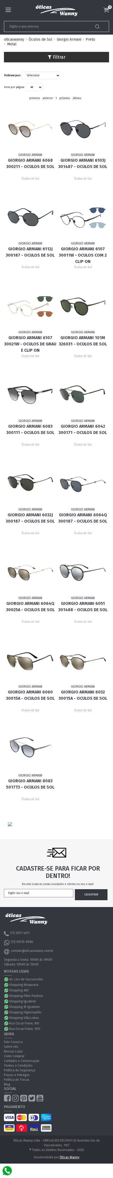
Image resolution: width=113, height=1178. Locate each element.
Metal (12, 44)
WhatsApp (6, 979)
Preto (90, 39)
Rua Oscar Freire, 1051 (24, 1029)
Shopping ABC (19, 990)
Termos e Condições (18, 1065)
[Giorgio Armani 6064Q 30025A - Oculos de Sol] (30, 572)
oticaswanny (14, 39)
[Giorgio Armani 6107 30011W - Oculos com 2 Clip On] (82, 217)
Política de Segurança (19, 1070)
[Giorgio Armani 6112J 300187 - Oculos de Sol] (30, 217)
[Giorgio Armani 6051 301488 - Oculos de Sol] (82, 572)
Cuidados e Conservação (21, 1061)
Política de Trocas (16, 1080)
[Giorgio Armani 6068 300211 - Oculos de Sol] (30, 129)
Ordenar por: (12, 75)
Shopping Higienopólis (25, 1012)
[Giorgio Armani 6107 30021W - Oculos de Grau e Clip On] (30, 306)
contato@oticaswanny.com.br (32, 951)
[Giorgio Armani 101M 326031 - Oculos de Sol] (82, 306)
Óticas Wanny (69, 1157)
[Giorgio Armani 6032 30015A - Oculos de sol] (82, 661)
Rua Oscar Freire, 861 (24, 1023)
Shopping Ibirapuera (23, 985)
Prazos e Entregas (17, 1075)
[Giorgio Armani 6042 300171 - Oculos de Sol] (82, 395)
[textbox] (46, 26)
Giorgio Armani (69, 39)
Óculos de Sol (40, 39)
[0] (106, 10)
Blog (7, 1084)
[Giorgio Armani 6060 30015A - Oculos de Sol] (30, 661)
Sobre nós (11, 1047)
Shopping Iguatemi (22, 1001)
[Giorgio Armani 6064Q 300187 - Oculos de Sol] (82, 483)
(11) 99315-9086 (22, 942)
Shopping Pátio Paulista (26, 996)
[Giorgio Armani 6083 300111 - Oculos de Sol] (30, 395)
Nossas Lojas (13, 1051)
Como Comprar (14, 1056)
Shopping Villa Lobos (24, 1018)
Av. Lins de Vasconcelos (26, 979)
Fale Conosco (13, 1042)
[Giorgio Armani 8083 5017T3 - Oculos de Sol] (30, 749)
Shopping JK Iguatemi (24, 1007)
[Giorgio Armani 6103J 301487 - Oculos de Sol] (82, 129)
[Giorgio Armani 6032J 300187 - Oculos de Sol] (30, 483)
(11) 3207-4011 (19, 933)
